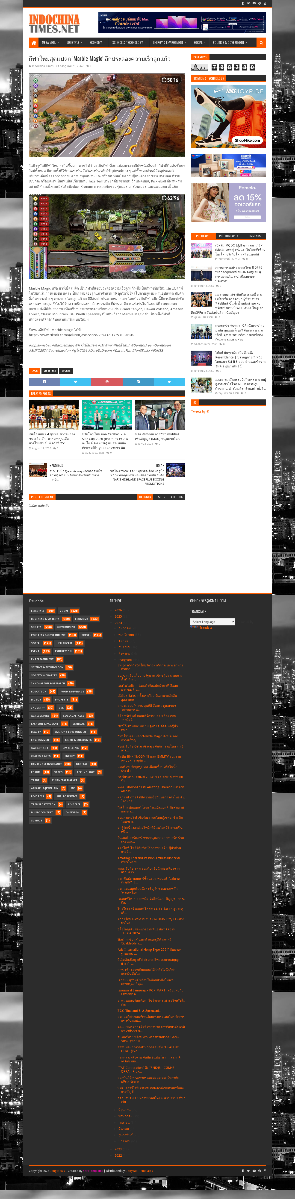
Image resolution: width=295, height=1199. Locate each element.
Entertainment (42, 659)
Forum (35, 772)
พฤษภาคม (125, 1116)
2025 (119, 616)
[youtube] (254, 3)
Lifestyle (73, 42)
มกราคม (124, 1141)
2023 (119, 1149)
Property (61, 699)
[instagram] (264, 3)
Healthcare (64, 643)
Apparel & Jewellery (44, 788)
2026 (119, 610)
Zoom (64, 611)
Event (35, 651)
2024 (119, 623)
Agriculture (40, 715)
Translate (205, 627)
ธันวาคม (125, 628)
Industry (38, 707)
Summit (36, 820)
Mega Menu (49, 42)
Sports (66, 370)
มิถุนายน (125, 1110)
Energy (70, 756)
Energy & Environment (168, 42)
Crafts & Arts (41, 756)
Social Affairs (73, 715)
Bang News (57, 1171)
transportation (43, 804)
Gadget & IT (39, 748)
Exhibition (63, 651)
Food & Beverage (72, 691)
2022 (119, 1155)
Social (198, 42)
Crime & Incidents (78, 740)
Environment (41, 740)
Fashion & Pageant (45, 723)
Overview (72, 812)
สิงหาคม (124, 653)
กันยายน (124, 647)
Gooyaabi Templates (139, 1171)
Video (58, 772)
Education (39, 691)
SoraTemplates (93, 1171)
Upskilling (70, 748)
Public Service (66, 796)
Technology (85, 772)
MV (73, 788)
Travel (86, 635)
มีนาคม (124, 1129)
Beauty (36, 731)
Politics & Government (228, 42)
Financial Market (64, 780)
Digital (81, 764)
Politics (37, 796)
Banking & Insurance (46, 764)
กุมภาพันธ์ (126, 1135)
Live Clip (74, 804)
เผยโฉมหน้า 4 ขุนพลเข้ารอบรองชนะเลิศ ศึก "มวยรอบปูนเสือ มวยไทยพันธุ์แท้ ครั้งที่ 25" (52, 438)
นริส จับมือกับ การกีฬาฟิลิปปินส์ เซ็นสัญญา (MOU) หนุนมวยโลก (157, 436)
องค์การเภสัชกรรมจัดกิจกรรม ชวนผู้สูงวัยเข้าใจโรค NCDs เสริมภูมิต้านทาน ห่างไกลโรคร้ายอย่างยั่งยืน (240, 384)
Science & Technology (127, 42)
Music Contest (42, 812)
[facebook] (243, 3)
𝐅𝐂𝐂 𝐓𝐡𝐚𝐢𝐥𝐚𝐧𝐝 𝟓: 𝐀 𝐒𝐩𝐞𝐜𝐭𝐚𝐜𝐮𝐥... (140, 1010)
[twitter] (248, 3)
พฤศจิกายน (126, 634)
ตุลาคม (124, 641)
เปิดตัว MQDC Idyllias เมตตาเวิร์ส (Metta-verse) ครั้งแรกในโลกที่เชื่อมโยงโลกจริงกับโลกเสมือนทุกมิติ (240, 249)
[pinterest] (259, 3)
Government (66, 627)
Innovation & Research (48, 683)
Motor (36, 699)
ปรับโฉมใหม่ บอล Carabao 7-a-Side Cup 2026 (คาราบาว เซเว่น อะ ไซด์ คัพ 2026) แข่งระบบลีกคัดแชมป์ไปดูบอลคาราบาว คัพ (105, 441)
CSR (61, 707)
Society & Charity (44, 675)
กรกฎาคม (125, 660)
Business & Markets (45, 619)
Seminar (79, 723)
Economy (96, 42)
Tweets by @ (200, 411)
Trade (35, 780)
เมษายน (124, 1122)
